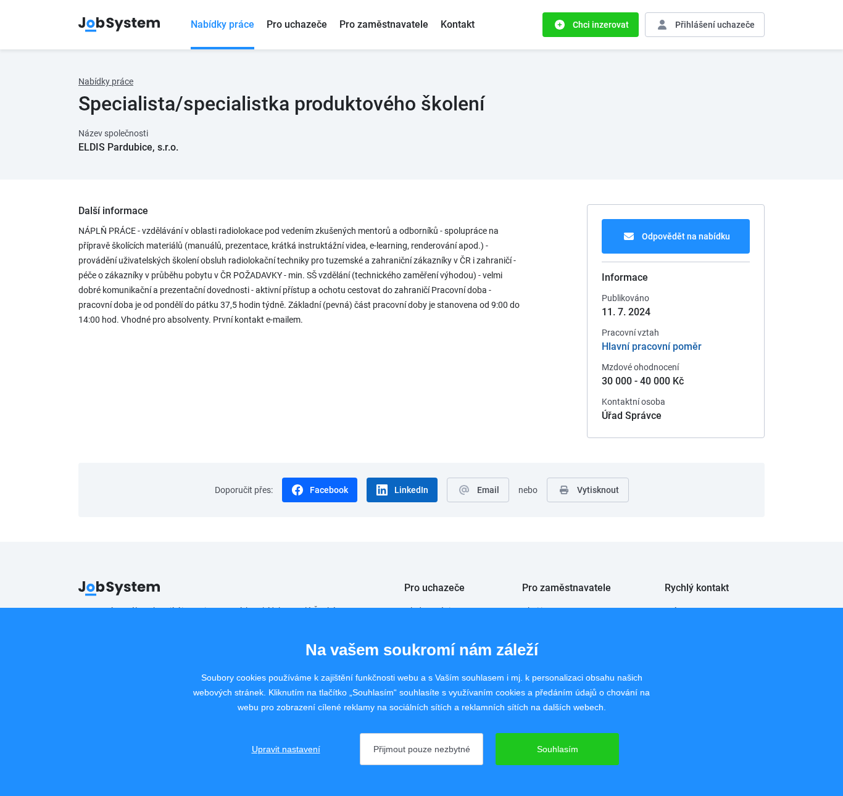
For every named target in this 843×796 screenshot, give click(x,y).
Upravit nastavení (286, 749)
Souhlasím (557, 749)
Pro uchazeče (297, 24)
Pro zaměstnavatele (383, 24)
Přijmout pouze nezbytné (421, 749)
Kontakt (458, 24)
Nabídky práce (222, 24)
